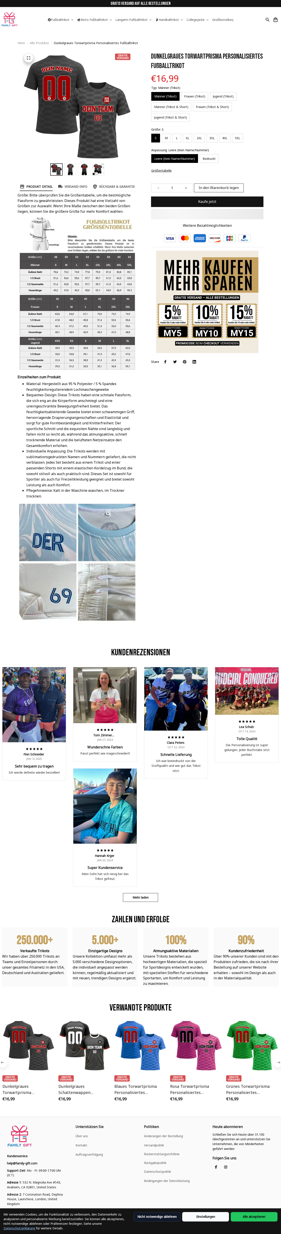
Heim (21, 43)
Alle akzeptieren (254, 1216)
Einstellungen (205, 1216)
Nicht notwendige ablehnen (157, 1216)
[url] (22, 1163)
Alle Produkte (39, 43)
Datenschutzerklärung (19, 1228)
